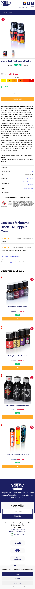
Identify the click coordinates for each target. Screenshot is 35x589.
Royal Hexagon (28, 188)
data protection (11, 587)
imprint (26, 587)
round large (29, 171)
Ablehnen (17, 578)
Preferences (17, 583)
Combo (27, 178)
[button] (17, 197)
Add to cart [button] (17, 318)
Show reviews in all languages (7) (11, 257)
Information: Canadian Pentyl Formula (16, 197)
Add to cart (17, 99)
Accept (17, 574)
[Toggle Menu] (32, 7)
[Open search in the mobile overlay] (32, 3)
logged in (12, 262)
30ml (31, 178)
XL (32, 192)
